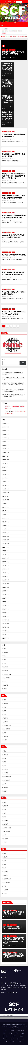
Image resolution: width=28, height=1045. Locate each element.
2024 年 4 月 (5, 521)
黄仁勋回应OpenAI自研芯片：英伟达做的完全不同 (13, 53)
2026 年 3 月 (5, 441)
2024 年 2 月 (5, 529)
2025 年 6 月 (5, 470)
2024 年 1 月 (5, 532)
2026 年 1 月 (5, 449)
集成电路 (4, 33)
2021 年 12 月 (5, 620)
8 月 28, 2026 (6, 73)
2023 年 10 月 (5, 543)
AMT (23, 1038)
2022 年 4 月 (5, 609)
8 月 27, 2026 (6, 57)
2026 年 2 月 (5, 445)
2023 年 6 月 (5, 558)
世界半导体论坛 (14, 18)
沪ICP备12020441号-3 (14, 1027)
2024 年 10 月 (5, 499)
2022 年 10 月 (5, 587)
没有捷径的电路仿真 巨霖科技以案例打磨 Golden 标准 (7, 66)
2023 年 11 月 (5, 540)
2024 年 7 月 (5, 510)
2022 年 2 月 (5, 616)
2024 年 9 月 (5, 503)
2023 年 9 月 (5, 547)
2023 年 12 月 (5, 536)
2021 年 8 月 (5, 634)
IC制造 (4, 131)
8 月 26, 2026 (6, 220)
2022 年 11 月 (5, 583)
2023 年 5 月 (5, 561)
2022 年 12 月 (5, 580)
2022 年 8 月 (5, 594)
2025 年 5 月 (5, 474)
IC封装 (4, 656)
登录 (2, 25)
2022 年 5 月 (5, 605)
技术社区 (4, 1038)
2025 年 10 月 (5, 459)
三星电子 (19, 30)
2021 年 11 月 (5, 623)
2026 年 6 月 (5, 430)
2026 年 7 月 (5, 427)
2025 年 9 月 (5, 463)
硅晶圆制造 (5, 685)
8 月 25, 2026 (6, 257)
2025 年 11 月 (5, 456)
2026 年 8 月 (5, 423)
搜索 (3, 359)
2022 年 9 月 (5, 590)
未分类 (4, 681)
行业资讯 (13, 131)
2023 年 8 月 (5, 550)
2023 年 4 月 (5, 565)
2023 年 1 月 (5, 576)
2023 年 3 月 (5, 569)
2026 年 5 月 (5, 434)
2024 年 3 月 (5, 525)
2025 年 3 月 (5, 481)
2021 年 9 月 (5, 631)
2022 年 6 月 (5, 601)
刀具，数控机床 (6, 677)
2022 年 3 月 (5, 612)
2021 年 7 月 (5, 638)
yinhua (13, 57)
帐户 (18, 1038)
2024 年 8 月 (5, 507)
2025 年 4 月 (5, 478)
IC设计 (10, 131)
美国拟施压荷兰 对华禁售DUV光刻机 (14, 255)
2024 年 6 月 (5, 514)
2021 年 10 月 (5, 627)
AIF (6, 1041)
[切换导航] (15, 23)
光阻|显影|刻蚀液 (6, 674)
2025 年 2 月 (5, 485)
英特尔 (16, 30)
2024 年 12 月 (5, 492)
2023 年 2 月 (5, 572)
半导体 (6, 30)
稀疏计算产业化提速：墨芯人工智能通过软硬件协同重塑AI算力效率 (7, 114)
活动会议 (11, 1038)
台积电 (10, 30)
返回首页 (19, 1041)
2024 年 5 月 (5, 518)
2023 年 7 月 (5, 554)
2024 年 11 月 (5, 496)
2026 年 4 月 (5, 438)
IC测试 (7, 131)
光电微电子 (5, 670)
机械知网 (12, 1041)
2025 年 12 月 (5, 452)
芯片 (3, 30)
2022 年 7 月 (5, 598)
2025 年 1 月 (5, 489)
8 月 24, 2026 (6, 296)
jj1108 (6, 406)
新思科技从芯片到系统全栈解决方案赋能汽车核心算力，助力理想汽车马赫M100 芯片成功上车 (7, 96)
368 (14, 326)
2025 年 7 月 (5, 467)
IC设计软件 (5, 666)
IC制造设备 (5, 652)
